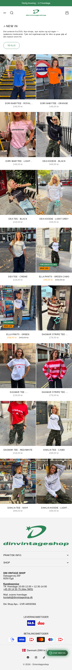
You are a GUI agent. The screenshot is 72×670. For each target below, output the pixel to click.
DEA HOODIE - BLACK (54, 161)
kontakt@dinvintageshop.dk (18, 597)
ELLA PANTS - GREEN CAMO (54, 276)
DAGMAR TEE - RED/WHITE (18, 450)
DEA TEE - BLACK (18, 219)
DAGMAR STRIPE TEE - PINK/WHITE (54, 392)
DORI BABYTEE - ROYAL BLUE (18, 103)
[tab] (10, 26)
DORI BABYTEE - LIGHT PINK (18, 161)
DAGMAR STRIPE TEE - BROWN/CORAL (54, 334)
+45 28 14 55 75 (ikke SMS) (18, 589)
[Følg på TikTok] (44, 657)
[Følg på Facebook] (28, 657)
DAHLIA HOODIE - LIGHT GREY (54, 508)
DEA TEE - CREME (18, 276)
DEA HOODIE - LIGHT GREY (54, 219)
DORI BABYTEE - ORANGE (54, 103)
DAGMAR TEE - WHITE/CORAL (18, 392)
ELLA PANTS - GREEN (17, 334)
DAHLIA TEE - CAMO (54, 450)
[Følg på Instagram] (36, 657)
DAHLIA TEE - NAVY (18, 508)
